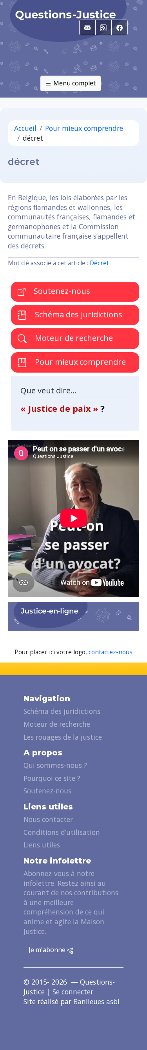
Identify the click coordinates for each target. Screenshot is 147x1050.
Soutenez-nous (61, 291)
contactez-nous (110, 652)
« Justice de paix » (60, 408)
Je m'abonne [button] (48, 949)
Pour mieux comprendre (84, 128)
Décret (99, 263)
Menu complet (74, 83)
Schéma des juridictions (77, 314)
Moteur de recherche (73, 338)
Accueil (25, 128)
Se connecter (73, 991)
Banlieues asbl (96, 1001)
